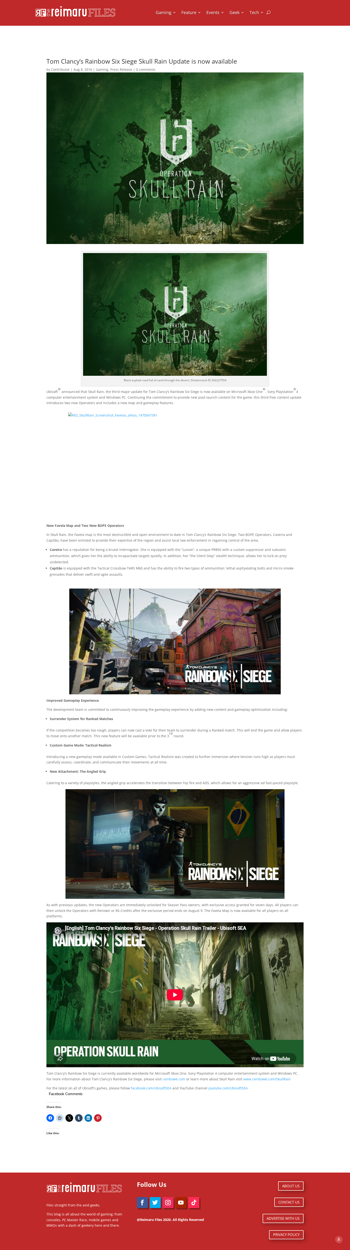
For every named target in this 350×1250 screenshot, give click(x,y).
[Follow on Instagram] (168, 1202)
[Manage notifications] (339, 1239)
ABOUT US (291, 1186)
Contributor (60, 69)
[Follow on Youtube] (180, 1202)
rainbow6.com (174, 1079)
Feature (188, 12)
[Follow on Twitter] (155, 1202)
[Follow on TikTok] (193, 1202)
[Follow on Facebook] (142, 1202)
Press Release (121, 69)
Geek (235, 12)
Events (213, 12)
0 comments (145, 69)
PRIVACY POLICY (286, 1234)
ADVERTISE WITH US (283, 1218)
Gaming (163, 12)
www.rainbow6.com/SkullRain (267, 1079)
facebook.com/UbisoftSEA (151, 1088)
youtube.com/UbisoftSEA (228, 1088)
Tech (254, 12)
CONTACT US (289, 1202)
